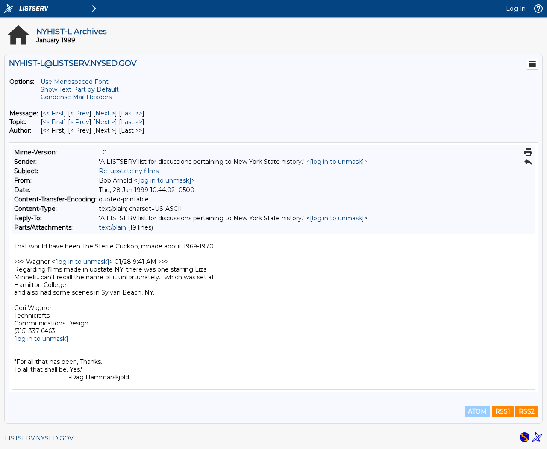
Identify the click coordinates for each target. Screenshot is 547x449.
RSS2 (527, 411)
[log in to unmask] (337, 161)
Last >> (131, 113)
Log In (516, 8)
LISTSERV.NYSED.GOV (39, 438)
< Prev (79, 113)
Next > (105, 113)
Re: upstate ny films (129, 171)
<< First (53, 113)
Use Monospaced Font (75, 82)
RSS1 (502, 411)
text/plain (112, 227)
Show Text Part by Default (80, 89)
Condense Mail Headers (76, 97)
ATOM (477, 411)
